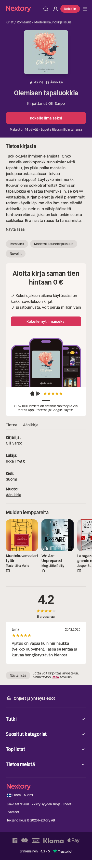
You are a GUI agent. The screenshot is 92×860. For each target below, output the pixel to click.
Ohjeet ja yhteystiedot (34, 698)
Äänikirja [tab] (30, 424)
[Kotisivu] (23, 9)
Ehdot (67, 804)
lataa (55, 677)
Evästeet (13, 812)
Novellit (16, 253)
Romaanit (24, 22)
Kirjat (9, 22)
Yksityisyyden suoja (46, 804)
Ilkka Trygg (15, 461)
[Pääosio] (85, 9)
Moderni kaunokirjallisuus (52, 22)
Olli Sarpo (56, 103)
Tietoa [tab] (11, 424)
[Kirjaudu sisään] (55, 9)
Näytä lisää (15, 229)
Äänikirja (13, 494)
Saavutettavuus (18, 804)
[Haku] (46, 9)
